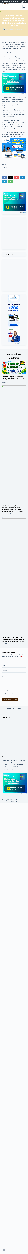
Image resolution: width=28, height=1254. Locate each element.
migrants (13, 168)
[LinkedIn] (22, 177)
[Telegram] (4, 181)
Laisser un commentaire (10, 699)
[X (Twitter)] (10, 177)
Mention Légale (17, 708)
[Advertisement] (14, 234)
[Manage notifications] (4, 1250)
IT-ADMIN (14, 801)
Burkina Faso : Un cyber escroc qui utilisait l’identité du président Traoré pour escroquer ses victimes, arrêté (13, 639)
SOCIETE (14, 31)
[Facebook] (4, 177)
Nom (3, 660)
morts (21, 168)
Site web (4, 670)
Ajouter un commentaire (9, 676)
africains (5, 168)
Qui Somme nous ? (14, 710)
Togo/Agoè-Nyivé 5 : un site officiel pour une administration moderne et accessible (13, 378)
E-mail (4, 665)
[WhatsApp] (10, 181)
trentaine (5, 171)
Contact (9, 708)
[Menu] (24, 7)
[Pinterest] (16, 177)
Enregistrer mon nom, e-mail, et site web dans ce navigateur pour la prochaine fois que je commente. (14, 693)
